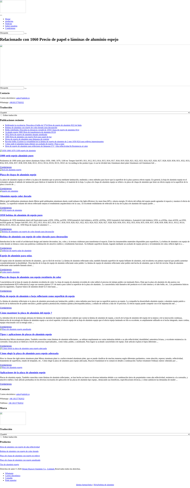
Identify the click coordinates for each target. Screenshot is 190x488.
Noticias (8, 24)
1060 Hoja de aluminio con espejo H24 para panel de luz (28, 137)
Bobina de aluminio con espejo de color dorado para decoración (31, 127)
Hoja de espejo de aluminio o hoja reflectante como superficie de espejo (37, 296)
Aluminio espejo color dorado (15, 196)
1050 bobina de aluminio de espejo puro (21, 215)
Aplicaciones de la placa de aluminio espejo (22, 372)
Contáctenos (10, 28)
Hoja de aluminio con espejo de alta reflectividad (20, 447)
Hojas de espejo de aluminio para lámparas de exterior (27, 139)
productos (9, 21)
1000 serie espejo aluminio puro (16, 155)
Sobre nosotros (11, 26)
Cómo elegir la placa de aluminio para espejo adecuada (29, 353)
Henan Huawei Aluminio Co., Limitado (38, 469)
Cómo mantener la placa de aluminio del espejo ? (26, 312)
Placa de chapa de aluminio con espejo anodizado (20, 460)
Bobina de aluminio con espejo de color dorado (19, 451)
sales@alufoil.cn (23, 98)
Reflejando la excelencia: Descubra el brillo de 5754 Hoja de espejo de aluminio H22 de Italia (43, 125)
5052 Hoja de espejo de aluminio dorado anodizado (26, 134)
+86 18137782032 (16, 399)
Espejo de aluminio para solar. (16, 255)
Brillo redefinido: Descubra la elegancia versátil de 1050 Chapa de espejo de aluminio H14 (42, 130)
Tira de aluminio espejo (9, 464)
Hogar (7, 19)
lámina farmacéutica (84, 485)
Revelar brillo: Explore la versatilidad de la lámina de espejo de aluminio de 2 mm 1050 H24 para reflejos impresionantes (54, 141)
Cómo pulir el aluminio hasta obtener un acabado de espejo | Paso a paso (34, 144)
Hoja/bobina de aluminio (104, 485)
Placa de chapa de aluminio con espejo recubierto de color (30, 277)
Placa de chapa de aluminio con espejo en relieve (20, 456)
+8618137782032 (16, 102)
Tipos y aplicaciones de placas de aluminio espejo (26, 334)
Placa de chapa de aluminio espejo (18, 174)
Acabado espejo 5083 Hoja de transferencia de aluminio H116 (30, 132)
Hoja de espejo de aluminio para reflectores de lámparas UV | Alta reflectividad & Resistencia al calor (46, 146)
